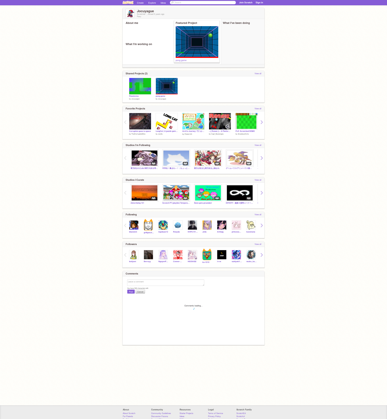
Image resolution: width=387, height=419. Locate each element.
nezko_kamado (251, 261)
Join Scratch (245, 2)
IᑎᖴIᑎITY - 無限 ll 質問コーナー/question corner (239, 203)
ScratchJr (240, 416)
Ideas (163, 2)
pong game (181, 60)
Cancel (140, 291)
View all (258, 73)
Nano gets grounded (202, 203)
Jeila (204, 232)
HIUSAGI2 (192, 261)
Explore (152, 2)
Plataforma (134, 96)
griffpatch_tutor (149, 232)
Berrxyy (147, 261)
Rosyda (176, 232)
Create (140, 2)
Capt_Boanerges (217, 134)
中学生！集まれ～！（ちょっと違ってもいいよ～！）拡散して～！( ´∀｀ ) (176, 168)
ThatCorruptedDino (138, 134)
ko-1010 (205, 262)
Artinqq (220, 232)
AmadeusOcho (243, 134)
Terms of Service (215, 413)
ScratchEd (241, 413)
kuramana (250, 232)
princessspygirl (237, 232)
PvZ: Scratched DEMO (245, 131)
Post (131, 291)
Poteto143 (188, 134)
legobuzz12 (163, 232)
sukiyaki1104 (237, 261)
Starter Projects (186, 413)
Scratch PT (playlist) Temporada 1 (176, 203)
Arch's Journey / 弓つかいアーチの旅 (193, 131)
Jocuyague (135, 98)
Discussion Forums (159, 416)
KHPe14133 (193, 232)
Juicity (160, 134)
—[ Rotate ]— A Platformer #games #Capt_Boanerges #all (220, 131)
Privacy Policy (214, 416)
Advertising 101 (137, 203)
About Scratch (129, 413)
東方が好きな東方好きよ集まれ (207, 168)
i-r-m (219, 261)
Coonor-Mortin (178, 261)
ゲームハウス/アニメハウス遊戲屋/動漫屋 (239, 168)
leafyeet (132, 261)
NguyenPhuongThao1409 (163, 261)
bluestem (133, 232)
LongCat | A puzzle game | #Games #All (167, 131)
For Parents (128, 416)
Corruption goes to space (140, 131)
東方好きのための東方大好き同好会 (144, 168)
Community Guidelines (161, 413)
